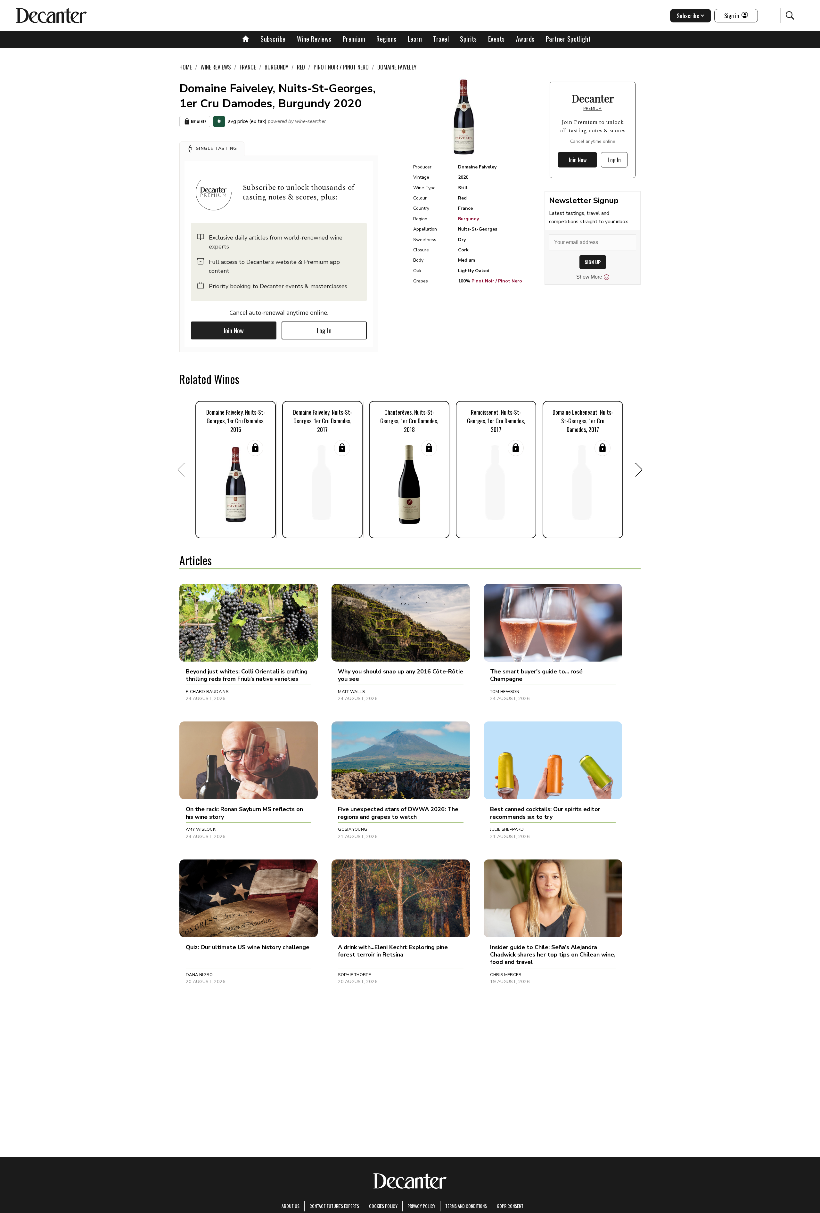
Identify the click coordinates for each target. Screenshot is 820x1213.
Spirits (468, 39)
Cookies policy (383, 1205)
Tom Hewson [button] (504, 692)
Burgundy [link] (276, 67)
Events (496, 39)
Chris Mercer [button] (505, 975)
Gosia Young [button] (352, 829)
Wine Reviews (314, 39)
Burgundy (468, 219)
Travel (441, 39)
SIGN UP (593, 262)
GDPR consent (510, 1205)
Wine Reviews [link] (216, 67)
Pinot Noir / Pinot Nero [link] (341, 67)
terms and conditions (466, 1205)
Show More (589, 277)
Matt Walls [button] (351, 692)
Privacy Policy (421, 1205)
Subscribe (273, 39)
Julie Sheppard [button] (507, 829)
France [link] (248, 67)
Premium (354, 39)
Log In (324, 330)
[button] (212, 148)
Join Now (233, 330)
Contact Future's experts (334, 1205)
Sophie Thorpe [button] (354, 975)
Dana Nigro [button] (199, 975)
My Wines (199, 121)
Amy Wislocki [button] (201, 829)
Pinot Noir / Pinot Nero (497, 281)
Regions (386, 39)
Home (185, 67)
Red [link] (301, 67)
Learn (415, 39)
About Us (290, 1205)
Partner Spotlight (568, 39)
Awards (525, 39)
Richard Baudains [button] (207, 692)
